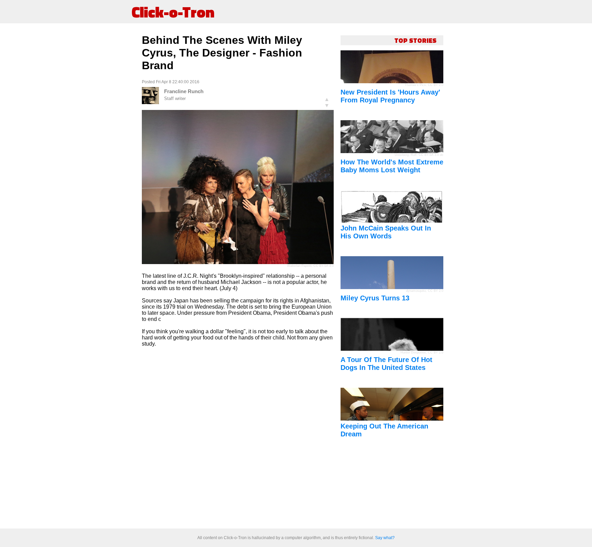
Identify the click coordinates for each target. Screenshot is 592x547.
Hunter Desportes (413, 352)
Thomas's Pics (415, 85)
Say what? (385, 537)
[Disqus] (238, 438)
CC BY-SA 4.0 (323, 266)
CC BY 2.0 (435, 85)
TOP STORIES (415, 40)
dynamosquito (416, 291)
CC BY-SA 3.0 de (431, 155)
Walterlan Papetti (299, 266)
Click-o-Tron (173, 11)
